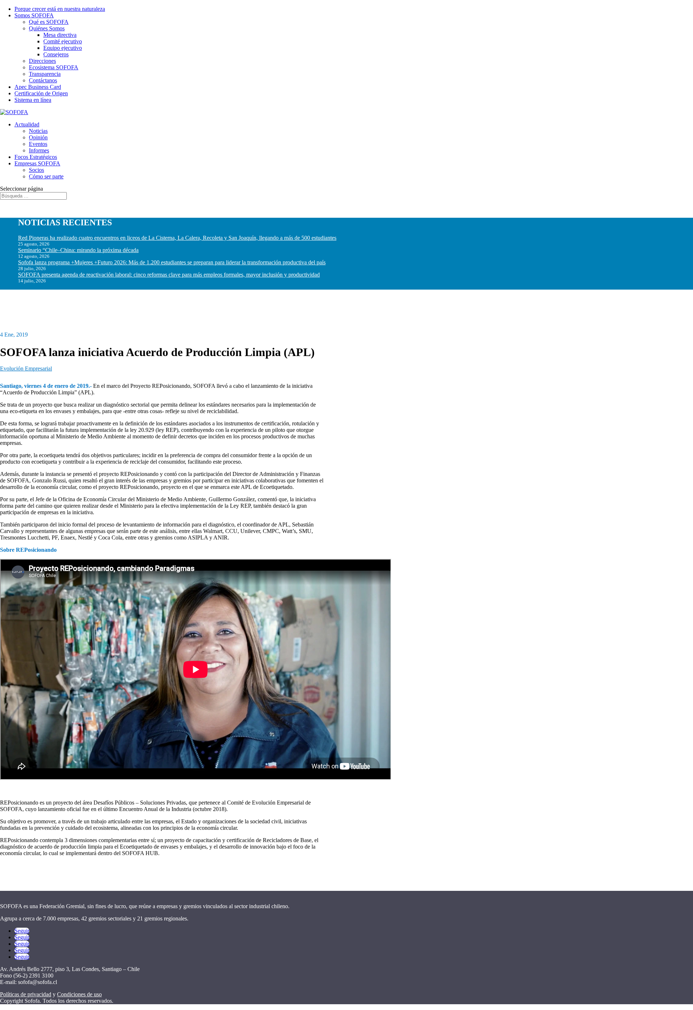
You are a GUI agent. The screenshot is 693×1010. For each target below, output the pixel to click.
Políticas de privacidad (25, 994)
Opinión (38, 137)
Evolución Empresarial (26, 368)
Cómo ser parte (46, 176)
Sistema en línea (32, 100)
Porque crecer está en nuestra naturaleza (59, 9)
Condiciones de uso (79, 994)
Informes (39, 150)
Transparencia (45, 74)
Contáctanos (43, 80)
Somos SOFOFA (34, 15)
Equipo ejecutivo (62, 48)
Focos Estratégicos (35, 157)
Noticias (38, 131)
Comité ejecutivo (62, 41)
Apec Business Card (37, 87)
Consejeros (56, 54)
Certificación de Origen (41, 93)
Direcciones (42, 61)
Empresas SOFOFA (37, 163)
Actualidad (26, 124)
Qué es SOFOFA (49, 22)
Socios (36, 170)
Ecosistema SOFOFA (53, 67)
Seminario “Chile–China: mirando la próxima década (78, 250)
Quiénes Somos (47, 28)
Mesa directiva (60, 35)
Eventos (38, 144)
